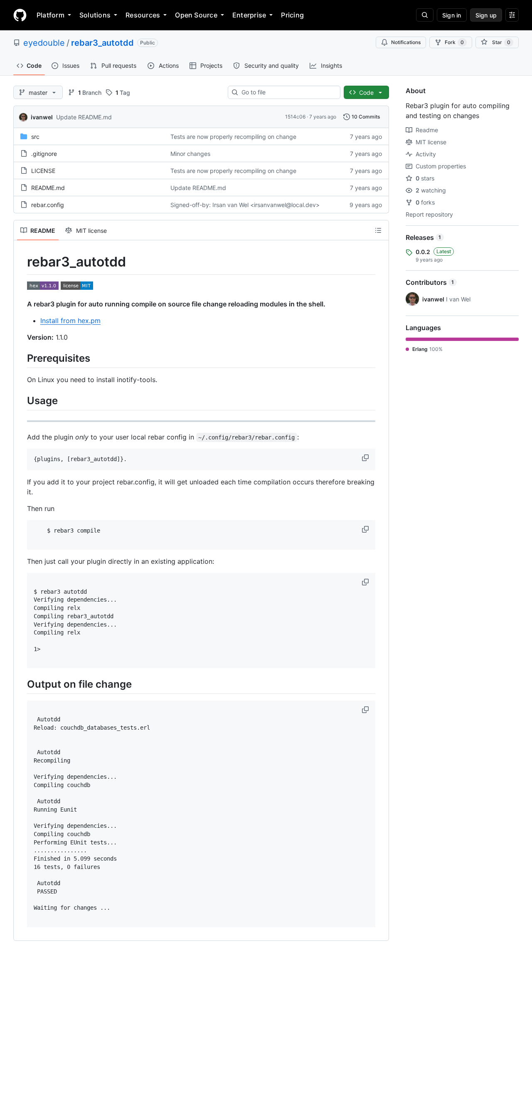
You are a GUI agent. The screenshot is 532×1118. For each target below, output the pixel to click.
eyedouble (44, 43)
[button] (366, 458)
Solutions (95, 15)
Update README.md (84, 117)
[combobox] (287, 92)
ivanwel (42, 117)
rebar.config (47, 204)
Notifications (406, 42)
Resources (143, 15)
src (35, 136)
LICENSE (43, 170)
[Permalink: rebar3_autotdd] (21, 262)
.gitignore (44, 153)
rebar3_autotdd (102, 43)
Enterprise (249, 15)
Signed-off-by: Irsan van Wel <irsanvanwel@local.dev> (245, 204)
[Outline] (378, 230)
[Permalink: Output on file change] (21, 684)
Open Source (196, 15)
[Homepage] (20, 15)
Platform (50, 15)
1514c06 (295, 117)
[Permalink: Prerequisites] (21, 358)
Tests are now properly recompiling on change (233, 136)
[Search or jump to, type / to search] (424, 15)
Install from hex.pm (70, 320)
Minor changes (190, 153)
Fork (454, 42)
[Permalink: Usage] (21, 400)
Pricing (292, 15)
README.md (48, 187)
